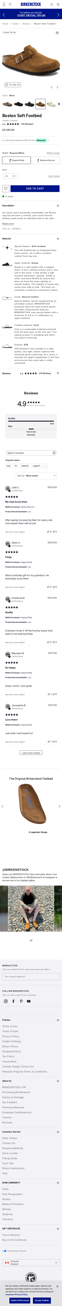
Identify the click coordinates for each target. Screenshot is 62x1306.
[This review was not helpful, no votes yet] (54, 531)
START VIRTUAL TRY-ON (31, 15)
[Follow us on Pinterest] (21, 1001)
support (36, 466)
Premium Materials (13, 1107)
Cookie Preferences (20, 1300)
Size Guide (54, 176)
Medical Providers (13, 1204)
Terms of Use (10, 1026)
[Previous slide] (51, 87)
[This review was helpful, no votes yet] (48, 531)
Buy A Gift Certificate (14, 1240)
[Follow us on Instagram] (5, 1001)
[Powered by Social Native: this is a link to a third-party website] (31, 940)
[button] (4, 15)
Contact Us (8, 1143)
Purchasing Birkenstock (16, 1092)
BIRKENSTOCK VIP (14, 1087)
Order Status (9, 1138)
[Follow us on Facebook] (13, 1001)
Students (7, 1214)
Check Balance (11, 1235)
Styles (15, 24)
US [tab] (14, 176)
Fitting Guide (10, 1158)
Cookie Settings (11, 1041)
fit (16, 466)
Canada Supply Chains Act (18, 1066)
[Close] (57, 1286)
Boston (27, 24)
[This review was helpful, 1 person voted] (49, 694)
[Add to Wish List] (5, 188)
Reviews (7, 1122)
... (45, 466)
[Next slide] (57, 87)
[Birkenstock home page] (31, 4)
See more (31, 434)
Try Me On (14, 84)
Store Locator (10, 1153)
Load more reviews (31, 753)
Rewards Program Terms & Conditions (24, 1071)
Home (5, 24)
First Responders (12, 1194)
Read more (8, 223)
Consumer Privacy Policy (16, 1295)
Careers (7, 1117)
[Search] (10, 4)
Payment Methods (12, 1148)
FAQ (4, 1173)
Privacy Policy (10, 1036)
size (8, 466)
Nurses (6, 1199)
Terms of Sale (10, 1031)
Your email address (15, 976)
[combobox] (36, 475)
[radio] (7, 104)
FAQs (5, 1189)
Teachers (7, 1219)
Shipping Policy (11, 1051)
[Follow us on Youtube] (28, 1001)
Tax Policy (8, 1056)
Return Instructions (13, 1168)
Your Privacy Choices (16, 1251)
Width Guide (53, 153)
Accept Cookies (42, 1300)
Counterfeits (9, 1061)
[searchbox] (28, 452)
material (24, 466)
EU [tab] (6, 176)
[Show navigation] (3, 4)
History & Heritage (13, 1097)
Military (6, 1209)
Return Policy (10, 1046)
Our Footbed (9, 1102)
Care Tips (8, 1163)
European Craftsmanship (16, 1112)
